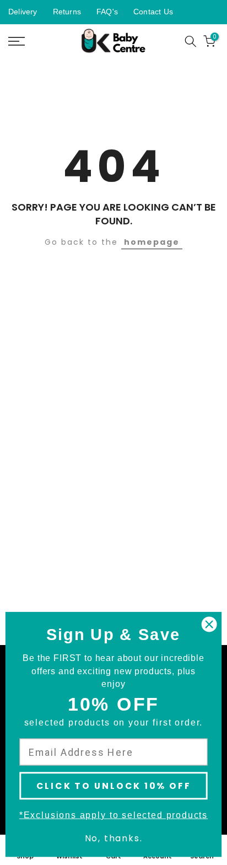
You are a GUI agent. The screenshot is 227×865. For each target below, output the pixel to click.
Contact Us (153, 11)
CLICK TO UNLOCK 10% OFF (113, 786)
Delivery (22, 11)
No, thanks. (114, 838)
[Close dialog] (209, 624)
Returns (67, 11)
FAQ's (107, 11)
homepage (152, 242)
